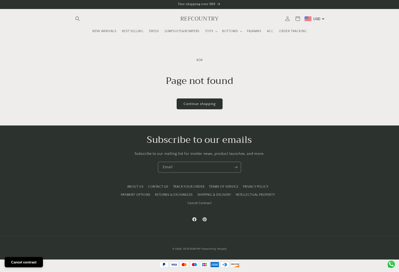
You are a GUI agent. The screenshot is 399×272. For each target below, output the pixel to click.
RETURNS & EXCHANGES (174, 195)
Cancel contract (23, 262)
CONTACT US (158, 187)
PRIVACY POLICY (255, 187)
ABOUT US (135, 187)
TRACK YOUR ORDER (189, 187)
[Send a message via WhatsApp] (391, 264)
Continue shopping (200, 104)
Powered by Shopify (214, 249)
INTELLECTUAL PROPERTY (255, 195)
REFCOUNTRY (192, 249)
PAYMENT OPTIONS (136, 195)
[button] (78, 19)
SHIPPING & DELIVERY (214, 195)
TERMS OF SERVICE (224, 187)
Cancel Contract (199, 203)
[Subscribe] (236, 167)
